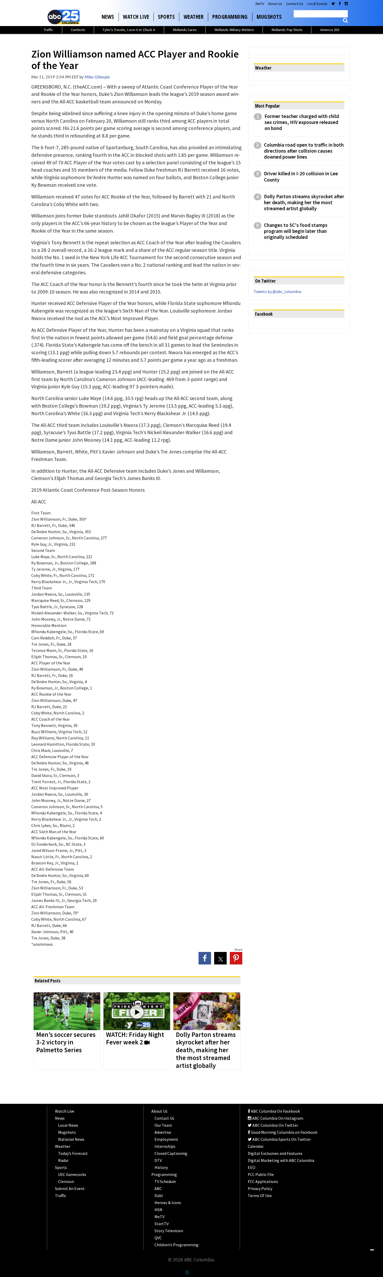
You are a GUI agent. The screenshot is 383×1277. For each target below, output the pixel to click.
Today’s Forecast (73, 1153)
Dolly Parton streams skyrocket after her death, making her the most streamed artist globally (206, 1050)
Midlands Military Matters (234, 29)
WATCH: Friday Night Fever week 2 (135, 1038)
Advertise (163, 1132)
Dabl (159, 1195)
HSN (158, 1209)
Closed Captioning (171, 1153)
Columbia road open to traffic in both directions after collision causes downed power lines (304, 151)
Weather (194, 16)
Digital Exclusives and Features (275, 1153)
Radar (63, 1160)
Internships (165, 1146)
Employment (166, 1139)
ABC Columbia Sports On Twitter (281, 1139)
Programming (230, 16)
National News (71, 1139)
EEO (251, 1167)
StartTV (162, 1223)
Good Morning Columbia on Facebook (283, 1132)
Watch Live (136, 16)
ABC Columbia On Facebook (275, 1111)
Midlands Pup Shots (286, 29)
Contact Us (294, 3)
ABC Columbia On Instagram (277, 1118)
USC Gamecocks (72, 1174)
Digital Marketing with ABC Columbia (281, 1160)
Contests (78, 29)
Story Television (169, 1230)
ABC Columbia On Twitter (275, 1125)
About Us (275, 3)
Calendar (256, 1146)
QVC (158, 1237)
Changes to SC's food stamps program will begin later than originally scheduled (296, 231)
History (161, 1167)
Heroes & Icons (168, 1202)
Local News (68, 1125)
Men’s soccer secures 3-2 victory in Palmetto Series (66, 1042)
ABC (158, 1188)
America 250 (329, 29)
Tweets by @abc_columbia (277, 291)
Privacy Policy (260, 1188)
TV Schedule (165, 1181)
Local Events (317, 3)
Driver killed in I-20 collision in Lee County (301, 177)
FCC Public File (261, 1174)
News (108, 16)
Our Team (163, 1125)
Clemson (66, 1181)
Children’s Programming (177, 1244)
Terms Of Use (260, 1195)
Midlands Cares (185, 29)
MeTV (259, 3)
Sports (166, 16)
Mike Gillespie (97, 77)
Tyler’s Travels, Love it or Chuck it (129, 29)
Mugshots (269, 16)
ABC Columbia (64, 17)
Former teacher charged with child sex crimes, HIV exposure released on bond (301, 122)
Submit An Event (70, 1188)
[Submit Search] (345, 20)
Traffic (48, 29)
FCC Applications (263, 1181)
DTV (158, 1160)
